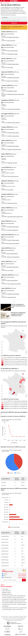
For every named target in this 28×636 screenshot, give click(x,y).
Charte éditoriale (16, 616)
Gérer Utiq (15, 619)
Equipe (11, 616)
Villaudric (10, 122)
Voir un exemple (22, 573)
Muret (8, 176)
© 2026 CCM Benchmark (17, 620)
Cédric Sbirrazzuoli (6, 590)
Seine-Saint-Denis (16, 149)
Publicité (21, 616)
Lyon (8, 189)
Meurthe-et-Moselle (15, 283)
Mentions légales (21, 619)
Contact (25, 616)
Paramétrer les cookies (8, 619)
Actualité (5, 573)
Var (15, 297)
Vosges (15, 54)
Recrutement (14, 617)
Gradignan (10, 162)
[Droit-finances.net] (20, 629)
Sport (4, 575)
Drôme (15, 203)
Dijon (8, 40)
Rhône (16, 81)
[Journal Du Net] (7, 629)
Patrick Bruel (5, 589)
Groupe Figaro (9, 620)
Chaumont (9, 240)
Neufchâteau (11, 54)
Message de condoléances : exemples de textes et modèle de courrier (18, 314)
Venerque (10, 109)
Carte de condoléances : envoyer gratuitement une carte (18, 306)
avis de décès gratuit (17, 26)
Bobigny (10, 149)
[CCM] (20, 626)
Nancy (8, 283)
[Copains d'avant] (7, 632)
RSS (10, 617)
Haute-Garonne (16, 109)
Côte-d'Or (12, 40)
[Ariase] (7, 634)
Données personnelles (21, 617)
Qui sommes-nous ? (5, 616)
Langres (9, 230)
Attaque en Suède (6, 592)
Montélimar (10, 203)
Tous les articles (5, 617)
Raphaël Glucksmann (7, 594)
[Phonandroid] (20, 634)
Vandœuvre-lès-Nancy (13, 94)
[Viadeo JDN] (20, 632)
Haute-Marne (15, 37)
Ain (21, 216)
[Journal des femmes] (7, 626)
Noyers (9, 50)
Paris (8, 67)
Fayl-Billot (9, 37)
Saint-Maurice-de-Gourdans (14, 216)
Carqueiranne (10, 297)
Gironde (15, 162)
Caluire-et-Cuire (10, 81)
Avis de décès (6, 3)
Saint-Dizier (9, 243)
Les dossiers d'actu (7, 577)
